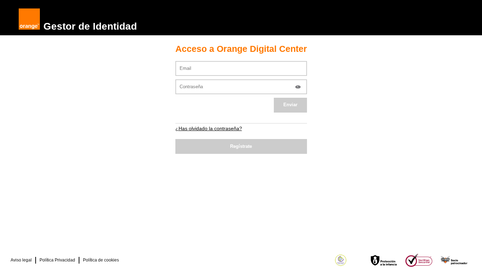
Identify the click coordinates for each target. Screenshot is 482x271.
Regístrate (241, 146)
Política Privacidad (57, 260)
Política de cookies (101, 260)
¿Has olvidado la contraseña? (208, 128)
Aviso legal (21, 260)
